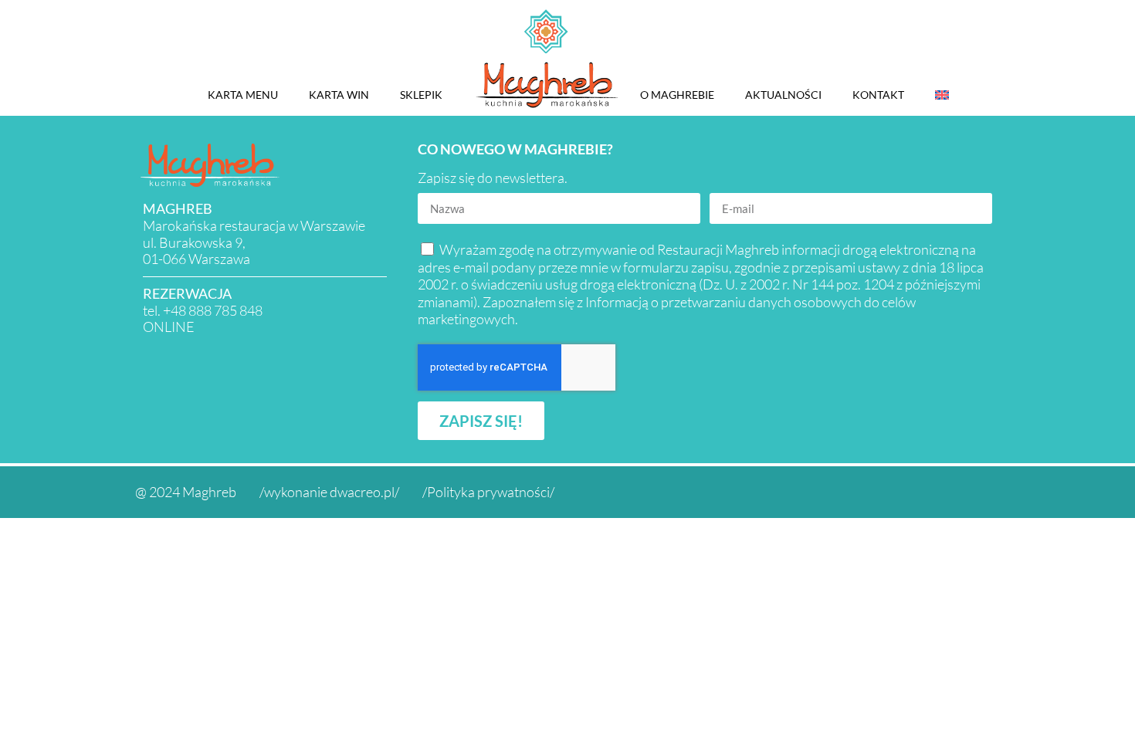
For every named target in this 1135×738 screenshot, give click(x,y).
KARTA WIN (339, 94)
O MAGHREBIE (677, 94)
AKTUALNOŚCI (783, 94)
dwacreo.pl (362, 491)
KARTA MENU (243, 94)
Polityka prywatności (488, 491)
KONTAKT (878, 94)
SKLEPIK (421, 94)
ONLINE (169, 326)
